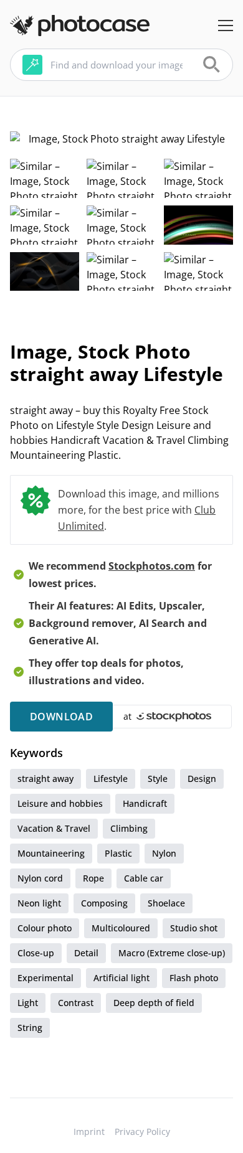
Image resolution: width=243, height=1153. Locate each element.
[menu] (225, 25)
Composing (104, 903)
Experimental (45, 978)
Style (158, 778)
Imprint (89, 1131)
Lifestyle (110, 778)
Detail (86, 953)
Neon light (39, 903)
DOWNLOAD (61, 716)
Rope (93, 878)
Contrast (75, 1003)
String (29, 1027)
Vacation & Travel (53, 828)
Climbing (129, 828)
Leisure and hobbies (60, 803)
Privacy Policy (142, 1131)
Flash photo (193, 978)
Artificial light (121, 978)
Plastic (118, 853)
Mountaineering (51, 853)
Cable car (143, 878)
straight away (45, 778)
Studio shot (193, 928)
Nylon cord (40, 878)
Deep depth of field (153, 1003)
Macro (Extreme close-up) (171, 953)
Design (202, 778)
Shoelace (166, 903)
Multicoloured (121, 928)
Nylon (164, 853)
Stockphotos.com (151, 566)
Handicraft (145, 803)
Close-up (35, 953)
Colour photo (44, 928)
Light (27, 1003)
